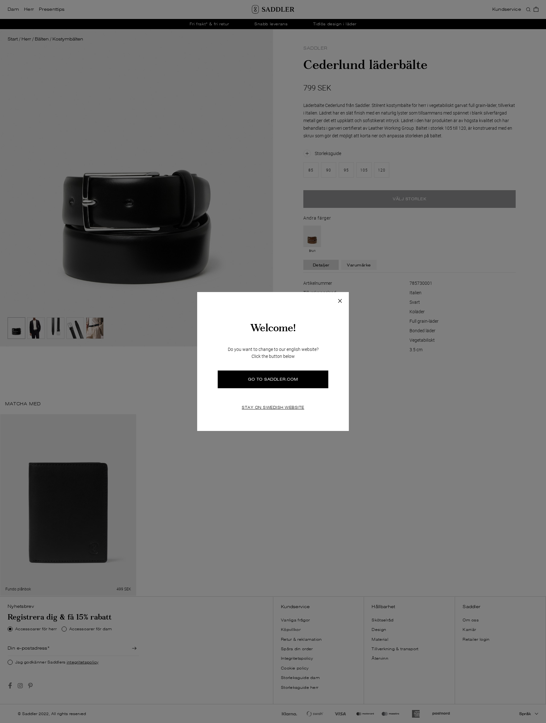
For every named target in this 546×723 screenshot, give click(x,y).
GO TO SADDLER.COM (273, 379)
